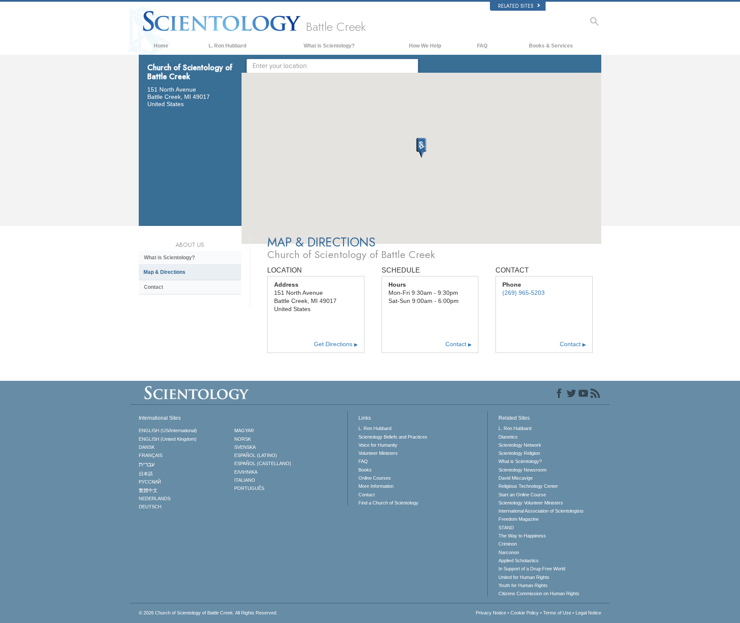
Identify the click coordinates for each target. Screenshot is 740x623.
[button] (421, 148)
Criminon (507, 543)
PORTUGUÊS (249, 488)
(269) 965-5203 (523, 293)
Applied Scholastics (518, 560)
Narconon (508, 552)
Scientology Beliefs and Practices (392, 436)
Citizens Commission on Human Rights (538, 593)
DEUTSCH (150, 506)
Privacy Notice (491, 612)
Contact (458, 344)
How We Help (425, 46)
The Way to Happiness (522, 535)
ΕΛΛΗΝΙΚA (245, 472)
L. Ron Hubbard (227, 46)
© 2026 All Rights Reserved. (208, 612)
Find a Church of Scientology (388, 502)
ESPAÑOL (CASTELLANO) (262, 463)
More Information (376, 486)
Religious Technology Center (528, 486)
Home (161, 46)
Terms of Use (557, 612)
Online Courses (374, 478)
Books (365, 469)
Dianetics (508, 436)
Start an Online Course (522, 494)
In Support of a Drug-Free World (531, 568)
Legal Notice (588, 612)
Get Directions (336, 344)
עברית (147, 464)
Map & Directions (164, 272)
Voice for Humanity (377, 445)
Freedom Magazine (518, 519)
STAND (506, 527)
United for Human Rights (523, 577)
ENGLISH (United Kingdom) (168, 439)
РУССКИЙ (150, 481)
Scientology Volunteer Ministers (530, 502)
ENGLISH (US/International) (168, 430)
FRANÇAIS (150, 455)
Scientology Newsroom (522, 469)
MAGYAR (244, 430)
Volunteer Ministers (378, 453)
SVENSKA (245, 447)
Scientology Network (519, 445)
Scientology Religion (519, 453)
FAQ (482, 46)
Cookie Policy (524, 612)
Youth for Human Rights (523, 585)
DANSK (147, 447)
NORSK (242, 439)
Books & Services (551, 46)
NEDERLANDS (154, 498)
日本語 (146, 473)
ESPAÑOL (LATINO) (255, 455)
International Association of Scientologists (541, 510)
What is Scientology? (329, 46)
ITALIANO (244, 480)
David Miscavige (515, 478)
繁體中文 (148, 490)
